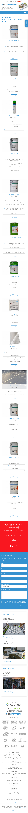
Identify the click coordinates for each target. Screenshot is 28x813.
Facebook (14, 793)
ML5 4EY (20, 768)
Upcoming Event (8, 668)
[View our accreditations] (5, 722)
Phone (2, 573)
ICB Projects (14, 708)
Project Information (5, 589)
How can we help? (5, 584)
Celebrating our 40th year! (7, 672)
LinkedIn (10, 793)
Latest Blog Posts (8, 614)
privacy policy (23, 807)
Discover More (14, 58)
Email (2, 568)
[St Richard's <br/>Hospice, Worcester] (14, 636)
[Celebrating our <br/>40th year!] (14, 689)
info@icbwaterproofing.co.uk (15, 755)
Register (14, 539)
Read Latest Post (7, 637)
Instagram (18, 793)
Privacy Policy (23, 602)
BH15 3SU (14, 764)
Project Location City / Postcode (8, 579)
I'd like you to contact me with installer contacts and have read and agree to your (15, 602)
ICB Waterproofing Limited (9, 4)
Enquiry (26, 22)
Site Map (14, 802)
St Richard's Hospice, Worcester (8, 619)
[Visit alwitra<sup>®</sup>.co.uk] (18, 1)
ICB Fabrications (14, 711)
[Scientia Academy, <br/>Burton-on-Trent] (14, 659)
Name (2, 563)
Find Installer (22, 605)
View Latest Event (8, 691)
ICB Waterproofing (14, 714)
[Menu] (25, 12)
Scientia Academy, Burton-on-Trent (8, 642)
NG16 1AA (18, 780)
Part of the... (8, 702)
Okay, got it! (14, 810)
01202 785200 (21, 12)
